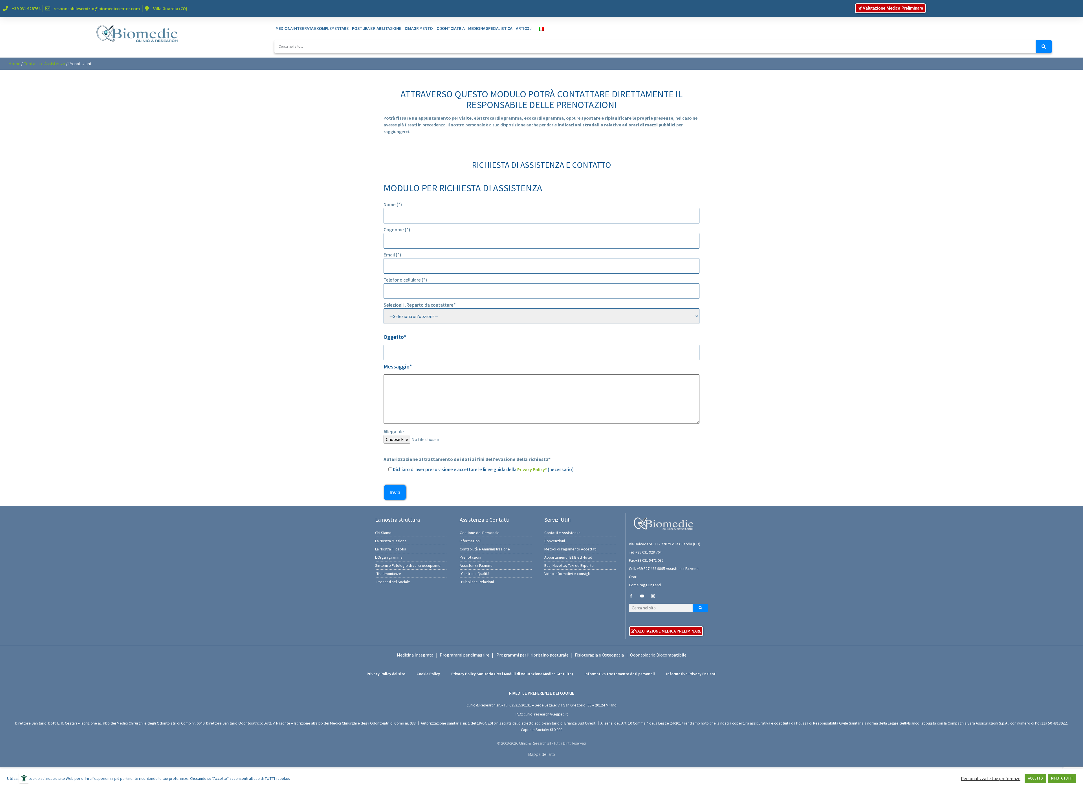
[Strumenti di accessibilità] (24, 778)
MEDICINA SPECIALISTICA (490, 28)
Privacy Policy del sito (386, 673)
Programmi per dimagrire (464, 655)
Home (14, 63)
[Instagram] (653, 596)
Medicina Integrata (415, 655)
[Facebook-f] (631, 596)
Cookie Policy (428, 673)
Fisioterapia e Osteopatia (599, 655)
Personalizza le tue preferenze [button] (990, 778)
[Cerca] (1044, 46)
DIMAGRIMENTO (419, 28)
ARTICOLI (524, 28)
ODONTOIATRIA (451, 28)
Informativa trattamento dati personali (619, 673)
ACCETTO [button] (1035, 778)
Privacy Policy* (532, 469)
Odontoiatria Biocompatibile (658, 655)
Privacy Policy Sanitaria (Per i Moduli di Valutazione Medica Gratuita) (512, 673)
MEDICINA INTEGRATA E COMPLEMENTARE (312, 28)
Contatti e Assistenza (44, 63)
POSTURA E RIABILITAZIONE (376, 28)
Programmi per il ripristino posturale (532, 655)
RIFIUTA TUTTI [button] (1062, 778)
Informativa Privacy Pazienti (691, 673)
